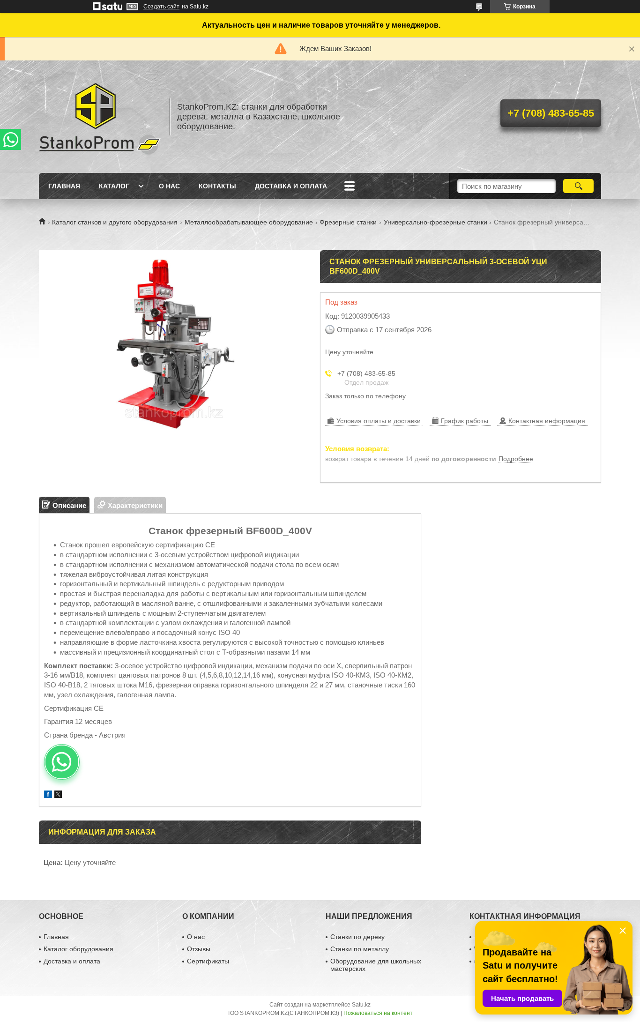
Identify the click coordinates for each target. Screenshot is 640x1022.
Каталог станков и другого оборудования (115, 222)
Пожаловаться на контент (378, 1013)
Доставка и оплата (291, 186)
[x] (58, 795)
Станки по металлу (359, 949)
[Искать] (578, 186)
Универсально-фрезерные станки (435, 222)
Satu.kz (361, 1004)
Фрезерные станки (348, 222)
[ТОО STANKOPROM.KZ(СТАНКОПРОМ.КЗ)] (100, 116)
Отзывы (198, 949)
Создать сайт (161, 6)
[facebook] (48, 795)
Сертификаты (208, 961)
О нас (169, 186)
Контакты (217, 186)
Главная (64, 186)
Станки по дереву (357, 936)
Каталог (114, 186)
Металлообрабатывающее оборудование (249, 222)
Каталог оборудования (78, 949)
